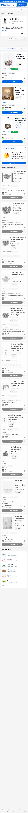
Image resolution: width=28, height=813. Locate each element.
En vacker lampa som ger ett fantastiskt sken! (13, 331)
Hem (2, 13)
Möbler (3, 256)
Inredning (4, 222)
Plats (23, 34)
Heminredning (11, 73)
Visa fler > (4, 585)
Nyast (16, 39)
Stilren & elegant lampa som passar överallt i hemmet (13, 367)
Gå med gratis (22, 4)
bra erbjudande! (5, 75)
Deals (5, 13)
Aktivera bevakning (14, 163)
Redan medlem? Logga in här (21, 6)
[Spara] (24, 82)
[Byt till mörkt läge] (13, 5)
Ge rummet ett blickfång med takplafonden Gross (14, 191)
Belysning (4, 73)
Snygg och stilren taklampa (8, 402)
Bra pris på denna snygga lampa (10, 434)
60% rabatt (4, 468)
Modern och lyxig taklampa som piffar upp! (12, 295)
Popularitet (23, 39)
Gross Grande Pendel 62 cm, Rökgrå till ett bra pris (13, 258)
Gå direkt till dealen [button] (12, 82)
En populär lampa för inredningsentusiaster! (12, 224)
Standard (11, 39)
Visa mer (4, 30)
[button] (25, 810)
